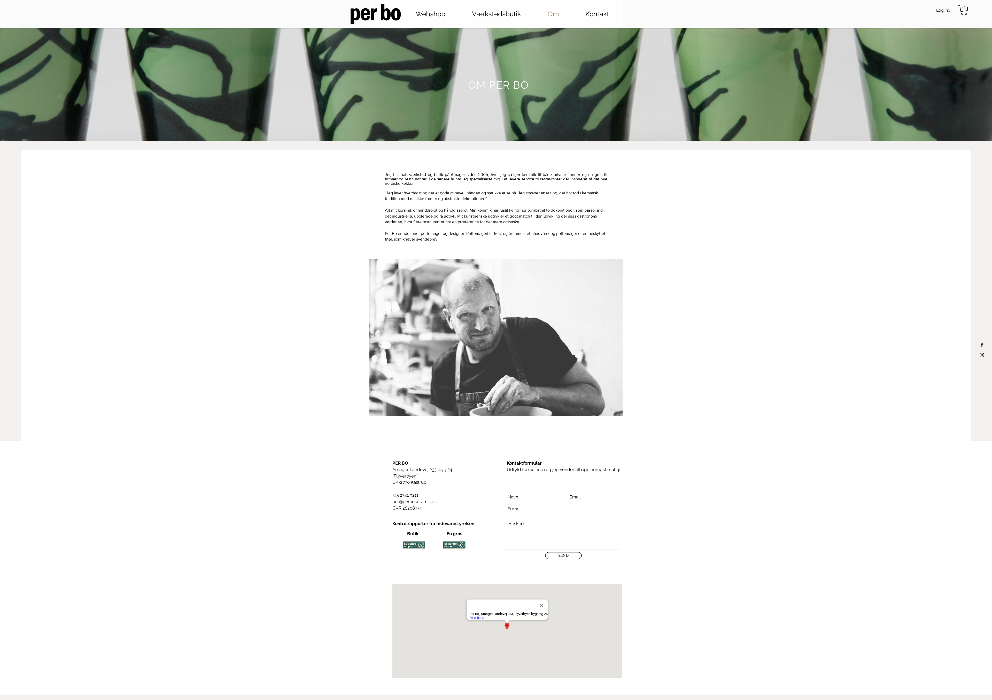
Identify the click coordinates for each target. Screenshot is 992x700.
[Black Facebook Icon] (982, 345)
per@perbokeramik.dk (414, 501)
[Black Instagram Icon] (982, 355)
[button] (964, 10)
